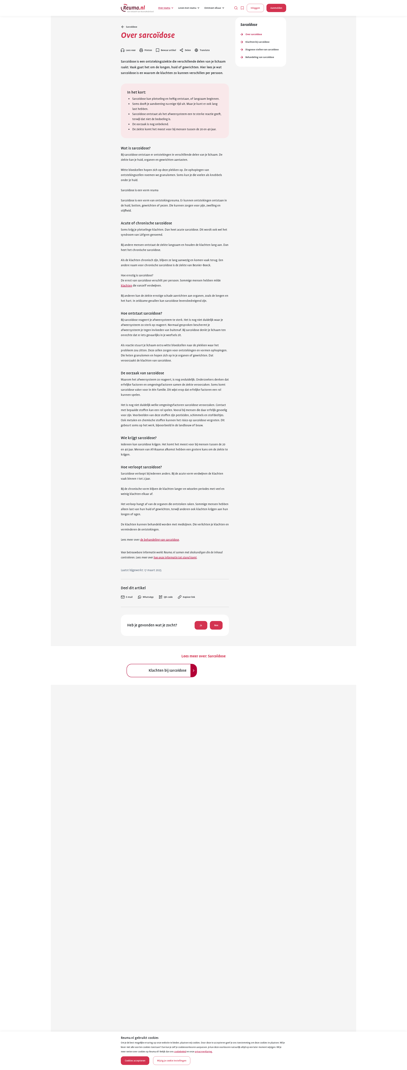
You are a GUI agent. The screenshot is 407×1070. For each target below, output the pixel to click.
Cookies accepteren (135, 1060)
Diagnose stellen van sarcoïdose (262, 49)
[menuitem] (127, 597)
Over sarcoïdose (253, 34)
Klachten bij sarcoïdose (257, 42)
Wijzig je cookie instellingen (171, 1060)
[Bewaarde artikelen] (242, 8)
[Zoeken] (236, 8)
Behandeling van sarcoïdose (259, 57)
